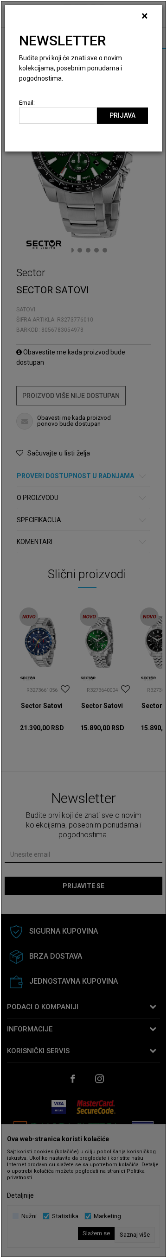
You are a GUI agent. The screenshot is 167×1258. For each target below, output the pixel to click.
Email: (27, 102)
